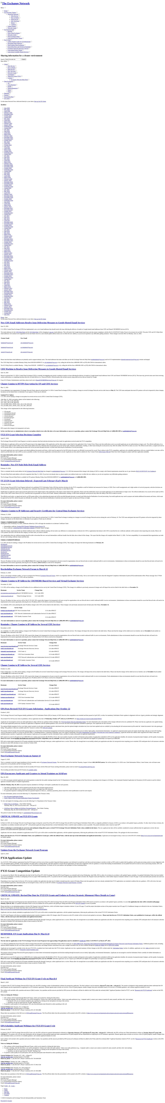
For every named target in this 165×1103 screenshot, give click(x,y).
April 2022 (7, 148)
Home (5, 11)
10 (9, 1086)
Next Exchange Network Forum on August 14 (21, 756)
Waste (9, 90)
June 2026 (7, 108)
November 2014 (8, 257)
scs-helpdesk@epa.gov (27, 347)
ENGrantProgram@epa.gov (12, 507)
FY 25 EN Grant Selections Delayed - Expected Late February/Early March (34, 481)
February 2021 (8, 163)
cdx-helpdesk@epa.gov (27, 343)
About (6, 64)
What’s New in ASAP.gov (11, 804)
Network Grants (12, 28)
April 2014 (7, 267)
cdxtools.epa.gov (5, 549)
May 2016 (7, 233)
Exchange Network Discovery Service (18, 48)
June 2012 (7, 300)
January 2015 (7, 254)
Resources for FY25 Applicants (143, 990)
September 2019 (8, 186)
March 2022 (7, 149)
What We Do (14, 19)
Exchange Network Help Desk (19, 79)
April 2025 (7, 120)
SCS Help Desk (34, 332)
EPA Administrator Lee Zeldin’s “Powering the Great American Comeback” (99, 732)
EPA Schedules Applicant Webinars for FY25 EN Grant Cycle (28, 1026)
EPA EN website (47, 728)
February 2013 (8, 288)
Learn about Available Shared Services (18, 52)
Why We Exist (15, 21)
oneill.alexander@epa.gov (8, 577)
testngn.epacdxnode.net (7, 610)
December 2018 (8, 196)
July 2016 (6, 230)
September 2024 (8, 126)
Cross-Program (12, 85)
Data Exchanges (8, 81)
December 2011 (8, 308)
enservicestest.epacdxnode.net (9, 646)
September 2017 (8, 213)
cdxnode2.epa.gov (6, 555)
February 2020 (8, 179)
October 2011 (8, 311)
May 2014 (7, 265)
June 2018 (7, 202)
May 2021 (7, 159)
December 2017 (8, 208)
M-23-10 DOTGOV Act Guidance (145, 471)
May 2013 (7, 283)
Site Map (6, 1092)
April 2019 (7, 193)
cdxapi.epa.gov (5, 553)
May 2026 (7, 109)
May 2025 (7, 119)
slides (147, 948)
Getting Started (12, 26)
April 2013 (7, 285)
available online (32, 770)
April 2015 (7, 250)
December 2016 (8, 222)
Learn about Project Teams (15, 38)
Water (9, 91)
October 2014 (8, 259)
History (13, 23)
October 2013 (8, 276)
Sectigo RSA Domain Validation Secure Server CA (31, 526)
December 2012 (8, 291)
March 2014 (7, 268)
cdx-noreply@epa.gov (27, 352)
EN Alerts (7, 98)
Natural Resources (13, 88)
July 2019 (6, 189)
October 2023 (8, 140)
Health (9, 86)
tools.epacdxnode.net (7, 616)
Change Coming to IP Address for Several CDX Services (25, 665)
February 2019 (8, 194)
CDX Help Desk (20, 332)
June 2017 (7, 217)
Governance (11, 74)
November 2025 (8, 114)
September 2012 (8, 296)
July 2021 (6, 156)
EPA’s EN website (114, 945)
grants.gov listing (99, 945)
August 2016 (7, 228)
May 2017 (7, 219)
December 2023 (8, 137)
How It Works (15, 17)
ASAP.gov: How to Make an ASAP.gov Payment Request (20, 808)
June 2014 (7, 263)
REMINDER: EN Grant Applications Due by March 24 (25, 934)
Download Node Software (15, 43)
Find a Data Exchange (14, 33)
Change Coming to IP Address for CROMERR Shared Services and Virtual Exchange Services (42, 581)
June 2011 (7, 314)
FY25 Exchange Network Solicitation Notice (73, 722)
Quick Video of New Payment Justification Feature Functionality (21, 798)
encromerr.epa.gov (6, 550)
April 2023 (7, 143)
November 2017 (8, 209)
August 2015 (7, 245)
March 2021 (7, 162)
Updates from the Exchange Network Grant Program (24, 850)
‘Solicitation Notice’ (118, 948)
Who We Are (14, 16)
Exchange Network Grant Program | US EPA (69, 882)
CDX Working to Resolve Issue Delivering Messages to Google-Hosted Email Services (38, 369)
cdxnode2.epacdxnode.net (8, 651)
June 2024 (7, 131)
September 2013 (8, 277)
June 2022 (7, 146)
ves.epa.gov (4, 552)
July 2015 (6, 246)
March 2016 (7, 234)
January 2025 (7, 125)
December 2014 (8, 256)
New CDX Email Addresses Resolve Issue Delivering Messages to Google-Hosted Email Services (43, 323)
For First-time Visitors (10, 12)
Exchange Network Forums (48, 762)
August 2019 (7, 188)
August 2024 (7, 128)
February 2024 (8, 135)
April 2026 (7, 111)
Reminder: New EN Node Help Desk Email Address (23, 465)
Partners (6, 95)
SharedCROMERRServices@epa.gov (46, 380)
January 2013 (7, 290)
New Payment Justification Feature (13, 796)
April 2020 (7, 176)
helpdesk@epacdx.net (7, 343)
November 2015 (8, 240)
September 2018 (8, 200)
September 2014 (8, 260)
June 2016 (7, 231)
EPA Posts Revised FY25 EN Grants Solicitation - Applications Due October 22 (35, 709)
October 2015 (8, 242)
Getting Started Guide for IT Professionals (19, 41)
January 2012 (7, 307)
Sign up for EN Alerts (40, 101)
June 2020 (7, 172)
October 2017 (8, 211)
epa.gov (51, 332)
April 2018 (7, 203)
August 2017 (7, 214)
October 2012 (8, 294)
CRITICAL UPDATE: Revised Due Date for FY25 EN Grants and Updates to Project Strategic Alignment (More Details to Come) (58, 895)
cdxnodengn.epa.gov (6, 547)
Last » (13, 1086)
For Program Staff (9, 29)
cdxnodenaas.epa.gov (6, 545)
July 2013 (6, 280)
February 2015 (8, 253)
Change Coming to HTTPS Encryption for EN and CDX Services (29, 384)
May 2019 (7, 191)
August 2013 (7, 279)
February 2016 (8, 236)
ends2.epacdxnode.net (7, 648)
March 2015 (7, 251)
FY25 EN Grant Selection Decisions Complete (21, 435)
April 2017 (7, 220)
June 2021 (7, 157)
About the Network (13, 14)
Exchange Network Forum (47, 575)
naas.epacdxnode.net (7, 613)
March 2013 (7, 287)
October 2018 (8, 199)
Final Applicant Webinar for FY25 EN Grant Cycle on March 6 (29, 979)
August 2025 (7, 117)
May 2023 (7, 142)
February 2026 (8, 112)
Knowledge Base (8, 97)
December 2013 (8, 273)
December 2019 (8, 182)
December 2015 (8, 239)
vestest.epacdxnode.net (7, 596)
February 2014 (8, 270)
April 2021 (7, 160)
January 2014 (7, 271)
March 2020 (7, 177)
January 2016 (7, 237)
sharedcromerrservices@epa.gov (130, 359)
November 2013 (8, 274)
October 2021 (8, 151)
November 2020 (8, 166)
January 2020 (7, 180)
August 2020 (7, 171)
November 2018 (8, 197)
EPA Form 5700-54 (104, 452)
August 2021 (7, 154)
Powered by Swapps (6, 1101)
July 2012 (6, 299)
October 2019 (8, 185)
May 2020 (7, 174)
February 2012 (8, 305)
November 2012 (8, 293)
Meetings (6, 93)
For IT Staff (7, 40)
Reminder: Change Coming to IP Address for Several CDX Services (30, 624)
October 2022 (8, 145)
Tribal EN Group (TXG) (14, 76)
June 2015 (7, 248)
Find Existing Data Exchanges (16, 45)
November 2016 (8, 223)
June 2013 (7, 282)
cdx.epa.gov (4, 544)
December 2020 (8, 165)
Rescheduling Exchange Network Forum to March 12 (24, 569)
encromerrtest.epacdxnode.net (9, 593)
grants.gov (83, 941)
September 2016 (8, 226)
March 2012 (7, 304)
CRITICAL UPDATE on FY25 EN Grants (19, 816)
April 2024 (7, 132)
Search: (3, 59)
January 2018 (7, 206)
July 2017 (6, 216)
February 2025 (8, 123)
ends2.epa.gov (5, 556)
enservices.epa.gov (6, 558)
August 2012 (7, 297)
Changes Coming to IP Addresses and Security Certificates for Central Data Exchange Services (42, 511)
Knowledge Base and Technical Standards (19, 47)
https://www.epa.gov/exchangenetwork (151, 835)
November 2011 (8, 310)
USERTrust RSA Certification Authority (24, 528)
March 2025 (7, 122)
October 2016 (8, 225)
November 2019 (8, 183)
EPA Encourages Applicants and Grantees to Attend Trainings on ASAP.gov (34, 773)
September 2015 (8, 243)
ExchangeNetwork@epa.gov (12, 461)
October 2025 (8, 115)
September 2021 (8, 152)
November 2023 (8, 139)
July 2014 (6, 262)
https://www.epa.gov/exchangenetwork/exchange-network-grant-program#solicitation (24, 909)
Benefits (10, 31)
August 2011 (7, 313)
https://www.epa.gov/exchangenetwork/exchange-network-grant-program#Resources (110, 1013)
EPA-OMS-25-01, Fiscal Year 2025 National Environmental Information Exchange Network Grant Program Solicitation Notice (108, 943)
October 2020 (8, 168)
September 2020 (8, 169)
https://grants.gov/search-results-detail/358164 (89, 718)
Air (8, 83)
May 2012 (7, 302)
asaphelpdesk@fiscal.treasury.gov (32, 812)
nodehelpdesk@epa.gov (97, 359)
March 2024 (7, 134)
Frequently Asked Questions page (29, 949)
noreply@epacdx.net (6, 352)
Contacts (13, 24)
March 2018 (7, 205)
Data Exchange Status (14, 36)
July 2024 (6, 129)
